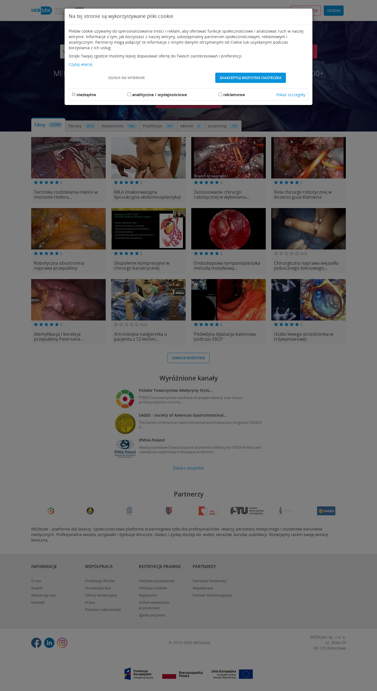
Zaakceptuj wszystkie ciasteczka (251, 77)
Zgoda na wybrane (126, 77)
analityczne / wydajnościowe (159, 94)
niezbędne (86, 94)
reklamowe (234, 94)
